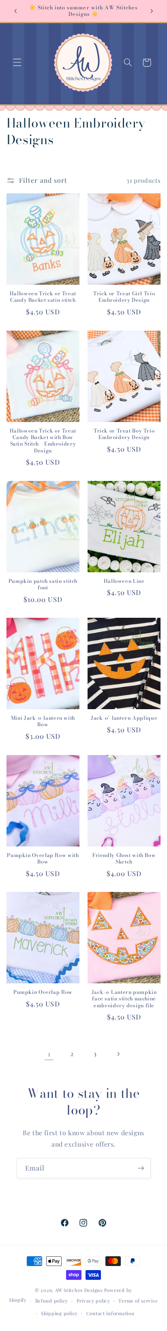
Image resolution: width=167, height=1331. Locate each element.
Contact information (110, 1313)
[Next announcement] (152, 11)
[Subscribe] (141, 1168)
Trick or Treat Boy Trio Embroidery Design (124, 434)
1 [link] (49, 1054)
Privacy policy (93, 1301)
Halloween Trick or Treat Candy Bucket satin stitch (43, 297)
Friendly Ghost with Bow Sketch (124, 859)
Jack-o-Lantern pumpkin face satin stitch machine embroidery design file (124, 999)
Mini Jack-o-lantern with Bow (43, 721)
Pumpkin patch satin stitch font (43, 584)
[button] (17, 62)
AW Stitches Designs (79, 1290)
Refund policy (52, 1301)
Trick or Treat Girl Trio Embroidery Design (124, 297)
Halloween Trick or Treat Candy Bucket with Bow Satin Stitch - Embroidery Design (43, 441)
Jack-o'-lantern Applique (124, 718)
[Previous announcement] (15, 11)
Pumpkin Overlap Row (43, 992)
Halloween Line (124, 581)
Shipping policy (59, 1313)
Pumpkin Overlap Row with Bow (43, 859)
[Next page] (118, 1054)
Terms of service (138, 1301)
